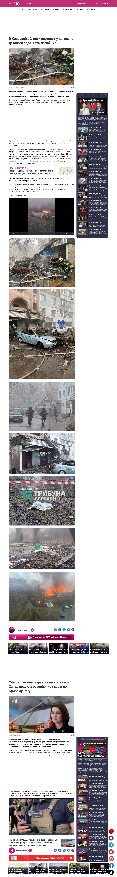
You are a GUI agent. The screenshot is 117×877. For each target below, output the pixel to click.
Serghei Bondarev (22, 630)
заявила (15, 156)
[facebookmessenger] (64, 87)
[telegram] (71, 87)
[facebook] (66, 87)
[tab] (87, 95)
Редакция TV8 (21, 850)
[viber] (73, 87)
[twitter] (68, 87)
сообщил (65, 149)
